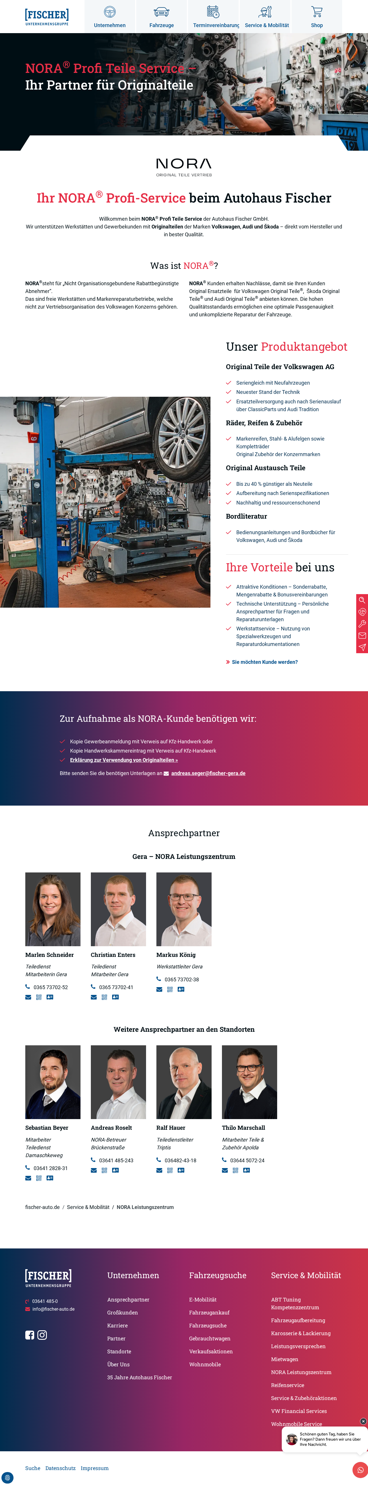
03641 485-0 (45, 1301)
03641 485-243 (115, 1160)
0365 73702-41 (115, 987)
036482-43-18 (180, 1160)
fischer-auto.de (42, 1207)
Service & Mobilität (88, 1207)
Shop (317, 25)
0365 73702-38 (181, 979)
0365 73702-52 (50, 987)
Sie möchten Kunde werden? (265, 662)
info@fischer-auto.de (53, 1309)
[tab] (362, 612)
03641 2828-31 (50, 1168)
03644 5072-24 (246, 1160)
